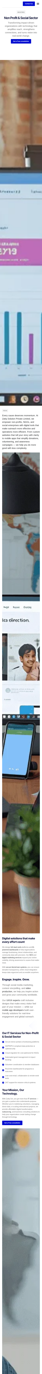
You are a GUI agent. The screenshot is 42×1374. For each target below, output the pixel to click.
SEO (31, 955)
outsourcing (6, 1112)
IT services (32, 1099)
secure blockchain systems (16, 967)
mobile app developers (13, 1010)
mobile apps (10, 438)
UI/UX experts (13, 1000)
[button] (38, 4)
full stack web (16, 947)
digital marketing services (12, 958)
